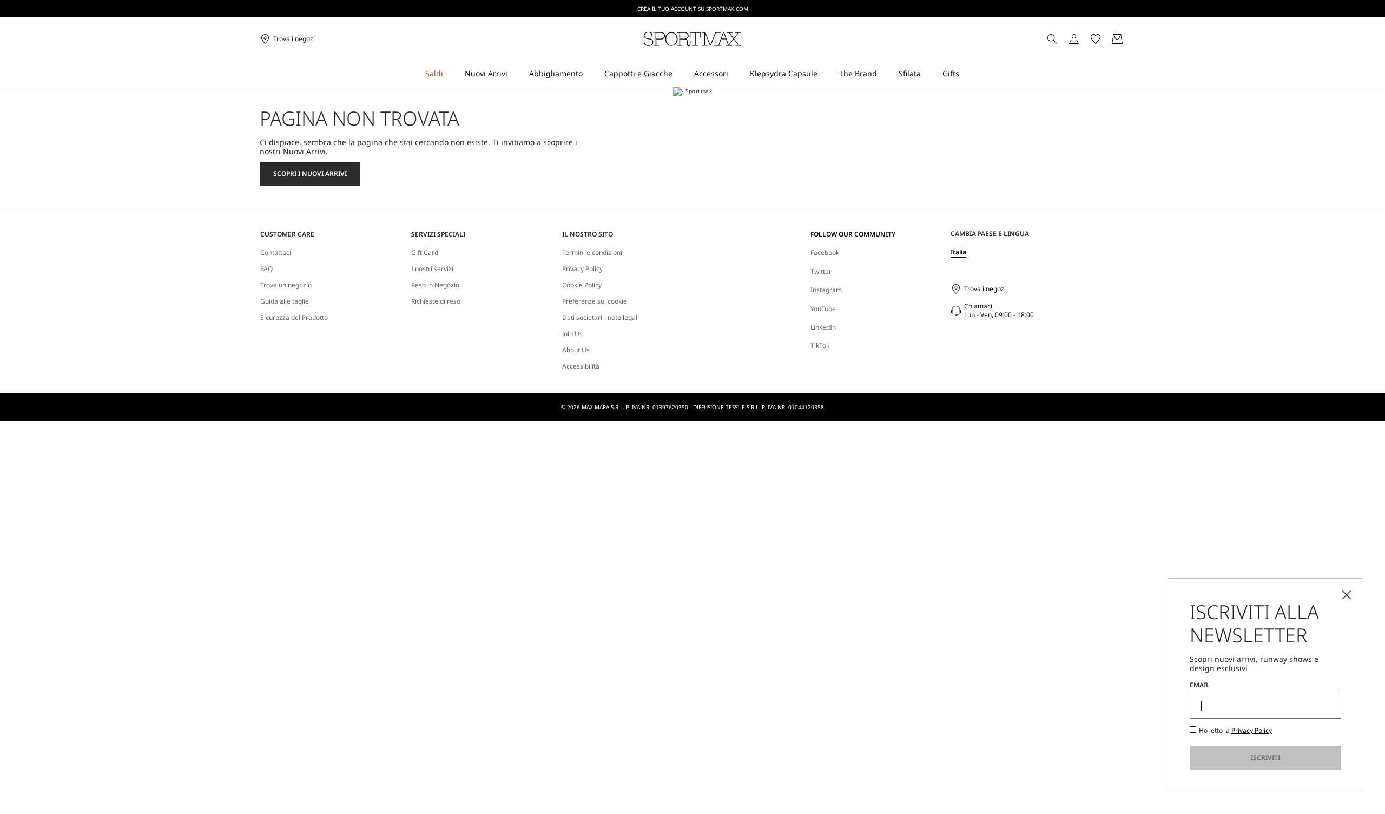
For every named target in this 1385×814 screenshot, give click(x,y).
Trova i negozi (985, 288)
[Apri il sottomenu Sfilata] (928, 73)
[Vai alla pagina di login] (1074, 39)
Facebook (824, 252)
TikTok (819, 345)
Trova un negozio (286, 285)
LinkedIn (823, 327)
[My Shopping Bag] (1117, 39)
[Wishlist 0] (1095, 39)
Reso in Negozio (435, 285)
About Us (576, 350)
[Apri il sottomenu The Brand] (884, 73)
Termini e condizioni (592, 253)
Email (1200, 685)
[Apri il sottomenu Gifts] (966, 73)
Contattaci (275, 253)
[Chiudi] (1346, 594)
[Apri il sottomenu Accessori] (735, 73)
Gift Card (424, 253)
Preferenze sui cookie (594, 301)
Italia (958, 252)
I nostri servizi (432, 269)
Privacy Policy (582, 269)
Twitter (821, 271)
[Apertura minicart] (1129, 39)
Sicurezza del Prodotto (294, 317)
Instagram (826, 289)
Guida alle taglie (284, 301)
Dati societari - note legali (600, 317)
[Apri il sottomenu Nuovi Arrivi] (514, 73)
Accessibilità (580, 366)
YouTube (823, 308)
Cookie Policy (582, 285)
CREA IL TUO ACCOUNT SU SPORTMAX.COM (692, 8)
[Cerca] (1052, 39)
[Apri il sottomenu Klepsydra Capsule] (824, 73)
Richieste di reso (435, 301)
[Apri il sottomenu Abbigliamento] (589, 73)
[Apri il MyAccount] (1083, 39)
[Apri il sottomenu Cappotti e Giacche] (679, 73)
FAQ (266, 269)
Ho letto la (1235, 730)
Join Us (572, 334)
